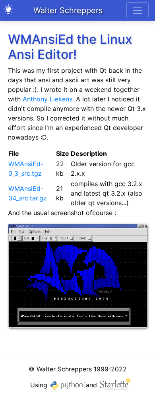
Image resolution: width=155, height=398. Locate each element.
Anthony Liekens (47, 99)
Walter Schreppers (68, 10)
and (92, 385)
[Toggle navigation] (137, 10)
